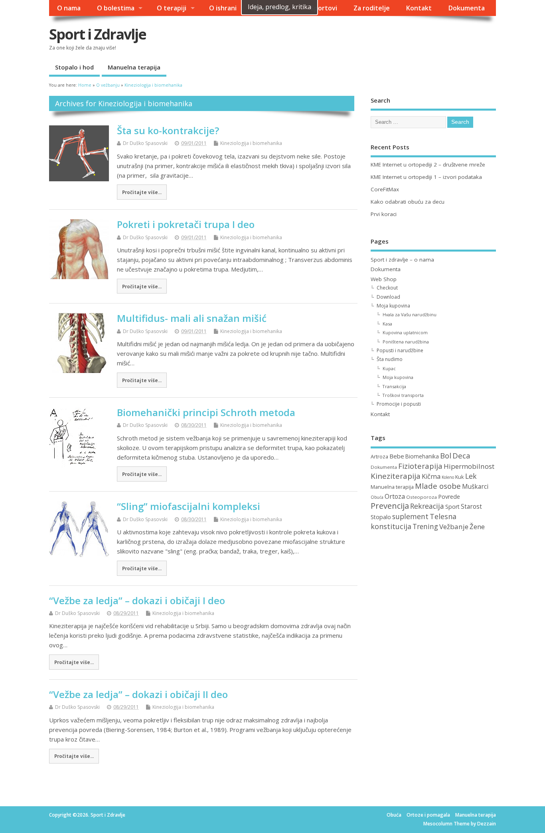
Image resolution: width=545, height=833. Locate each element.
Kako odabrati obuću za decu (407, 201)
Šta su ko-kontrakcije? (168, 130)
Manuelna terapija (134, 67)
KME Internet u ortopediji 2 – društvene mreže (428, 164)
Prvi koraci (384, 214)
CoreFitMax (385, 189)
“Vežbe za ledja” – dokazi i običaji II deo (138, 694)
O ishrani (223, 8)
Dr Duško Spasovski (145, 143)
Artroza (379, 456)
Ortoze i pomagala (428, 814)
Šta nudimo (390, 359)
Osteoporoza (421, 497)
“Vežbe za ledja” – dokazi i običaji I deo (137, 600)
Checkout (387, 287)
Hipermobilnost (469, 466)
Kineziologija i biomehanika (251, 143)
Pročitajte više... (142, 192)
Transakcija (394, 386)
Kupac (389, 368)
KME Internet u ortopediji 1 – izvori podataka (426, 176)
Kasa (387, 324)
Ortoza (395, 496)
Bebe (396, 456)
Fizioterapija (420, 466)
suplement (410, 516)
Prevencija (390, 505)
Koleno (448, 477)
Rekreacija (427, 506)
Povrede (449, 496)
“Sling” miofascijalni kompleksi (188, 506)
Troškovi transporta (403, 395)
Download (388, 297)
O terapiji (171, 8)
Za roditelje (371, 8)
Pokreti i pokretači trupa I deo (186, 224)
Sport (452, 506)
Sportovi (323, 8)
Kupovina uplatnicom (405, 332)
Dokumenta (466, 8)
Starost (471, 506)
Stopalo (381, 517)
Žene (477, 526)
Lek (471, 476)
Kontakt (419, 8)
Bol (445, 455)
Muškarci (475, 486)
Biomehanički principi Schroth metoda (206, 412)
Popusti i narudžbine (400, 350)
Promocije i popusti (399, 404)
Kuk (459, 476)
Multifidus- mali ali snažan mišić (192, 318)
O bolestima (115, 8)
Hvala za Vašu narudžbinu (409, 314)
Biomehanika (422, 456)
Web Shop (384, 279)
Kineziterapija (396, 476)
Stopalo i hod (74, 67)
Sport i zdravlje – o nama (402, 259)
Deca (461, 455)
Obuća (377, 497)
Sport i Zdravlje (97, 34)
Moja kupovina (393, 305)
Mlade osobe (438, 486)
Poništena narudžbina (406, 342)
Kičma (431, 476)
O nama (69, 8)
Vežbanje (453, 526)
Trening (425, 526)
